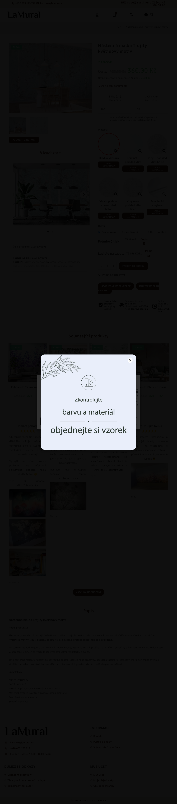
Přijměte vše (64, 421)
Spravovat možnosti (113, 421)
